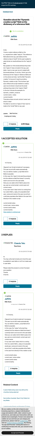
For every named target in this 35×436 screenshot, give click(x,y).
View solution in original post (11, 212)
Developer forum (8, 12)
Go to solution (18, 31)
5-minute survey (18, 3)
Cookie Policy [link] (24, 421)
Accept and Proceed (17, 433)
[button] (5, 124)
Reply (17, 129)
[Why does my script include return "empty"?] (28, 234)
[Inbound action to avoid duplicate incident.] (32, 234)
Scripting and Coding (10, 116)
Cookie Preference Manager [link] (15, 423)
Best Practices (13, 113)
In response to (24, 152)
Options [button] (32, 12)
